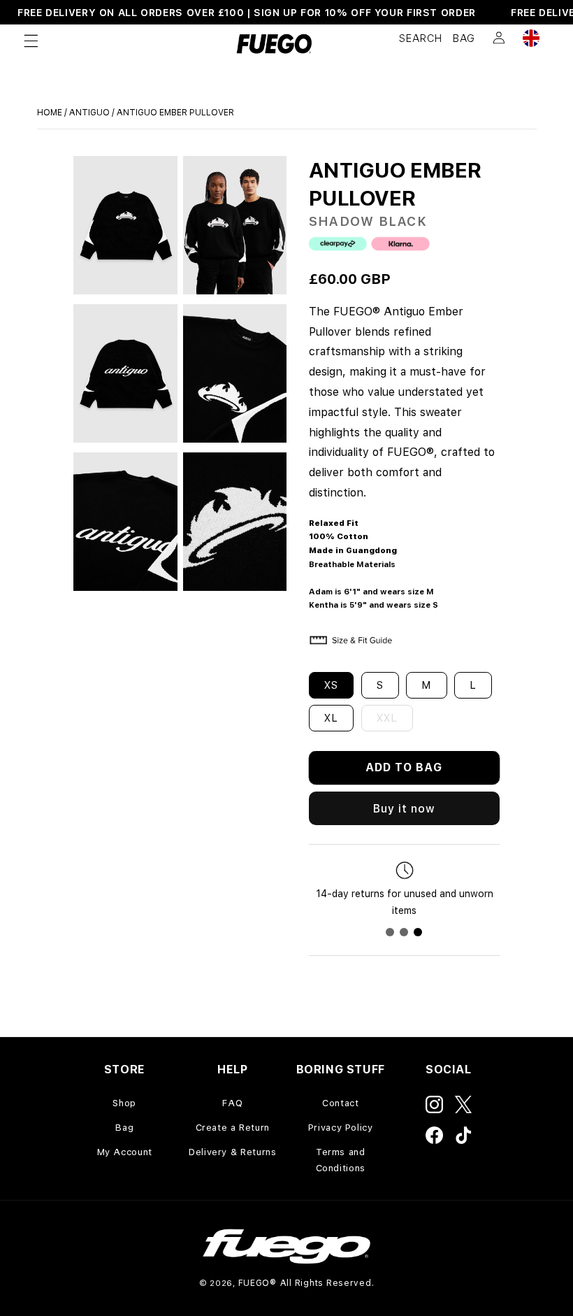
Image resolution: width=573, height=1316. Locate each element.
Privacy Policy (340, 1127)
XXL (395, 721)
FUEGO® (257, 1283)
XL (331, 718)
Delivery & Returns (232, 1152)
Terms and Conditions (340, 1160)
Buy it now (404, 808)
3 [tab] (418, 932)
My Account (124, 1152)
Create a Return (233, 1127)
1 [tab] (390, 932)
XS (331, 685)
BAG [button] (464, 38)
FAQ (232, 1103)
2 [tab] (404, 932)
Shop (124, 1103)
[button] (31, 40)
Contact (340, 1103)
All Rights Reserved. (327, 1283)
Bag (124, 1127)
